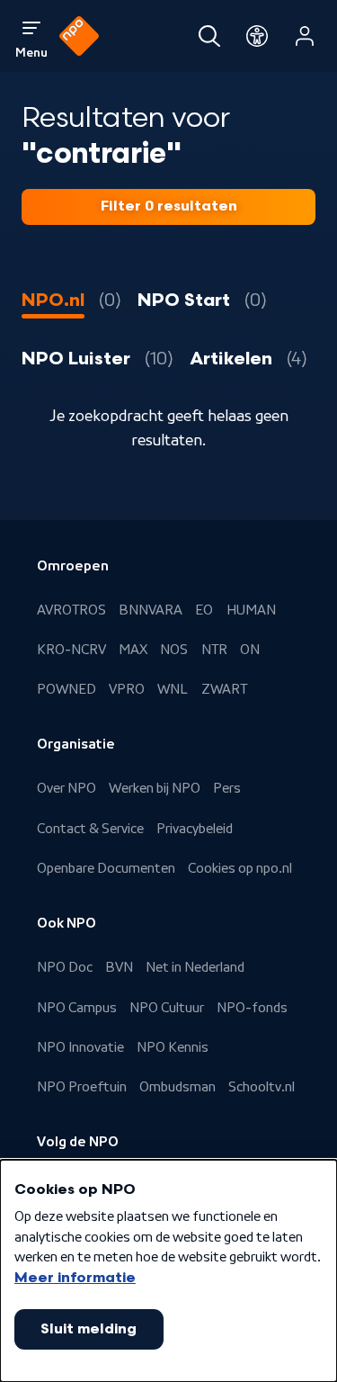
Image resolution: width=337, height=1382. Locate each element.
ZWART (224, 689)
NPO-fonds (252, 1008)
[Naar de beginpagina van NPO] (79, 36)
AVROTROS (71, 610)
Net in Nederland (195, 967)
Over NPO (66, 788)
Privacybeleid (194, 828)
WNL (172, 689)
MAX (133, 649)
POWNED (66, 689)
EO (204, 610)
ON (250, 649)
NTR (214, 649)
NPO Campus (77, 1008)
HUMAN (251, 610)
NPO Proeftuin (82, 1087)
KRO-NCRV (71, 649)
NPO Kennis (172, 1047)
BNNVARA (150, 610)
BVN (119, 967)
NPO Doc (65, 967)
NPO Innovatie (80, 1047)
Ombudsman (177, 1087)
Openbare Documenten (106, 868)
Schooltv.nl (261, 1087)
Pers (227, 788)
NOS (174, 649)
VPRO (127, 689)
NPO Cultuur (166, 1008)
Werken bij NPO (154, 788)
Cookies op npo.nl (240, 868)
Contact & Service (90, 828)
